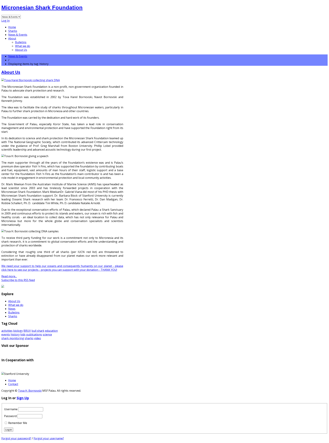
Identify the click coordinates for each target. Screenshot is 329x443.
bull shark (38, 331)
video (37, 338)
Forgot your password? (16, 438)
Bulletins (20, 42)
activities (7, 331)
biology (18, 331)
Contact (13, 384)
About (12, 38)
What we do (22, 46)
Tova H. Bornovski (30, 391)
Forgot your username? (49, 438)
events (5, 334)
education (51, 331)
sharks (29, 338)
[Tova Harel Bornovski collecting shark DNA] (30, 80)
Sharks (12, 31)
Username (10, 409)
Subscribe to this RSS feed (18, 280)
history (15, 334)
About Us (21, 50)
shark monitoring (12, 338)
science (47, 334)
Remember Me (17, 423)
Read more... (9, 276)
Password (10, 416)
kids (23, 334)
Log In (5, 20)
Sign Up (23, 398)
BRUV (27, 331)
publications (34, 334)
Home (12, 27)
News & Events (17, 35)
